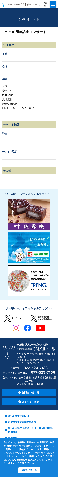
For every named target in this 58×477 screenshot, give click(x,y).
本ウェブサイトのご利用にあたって (26, 456)
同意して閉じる (29, 470)
